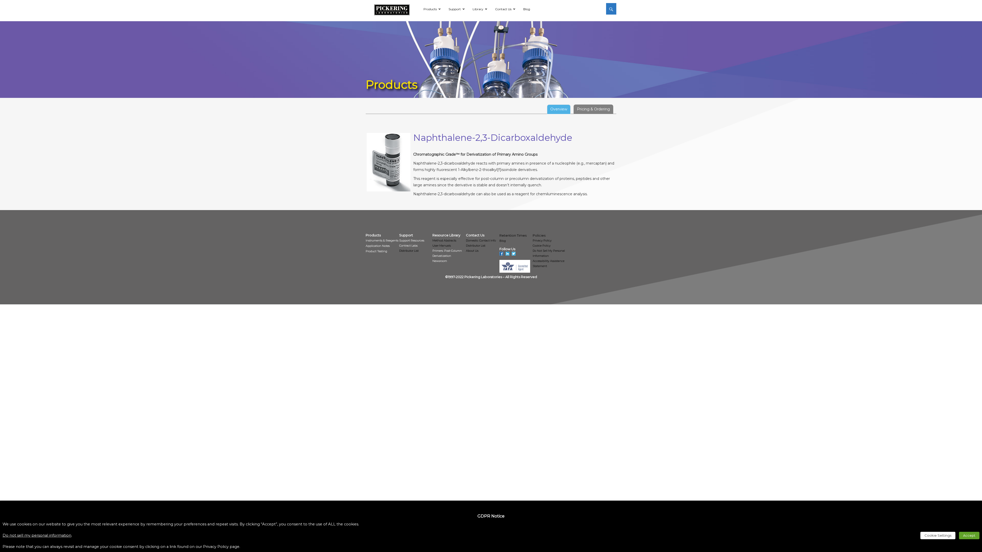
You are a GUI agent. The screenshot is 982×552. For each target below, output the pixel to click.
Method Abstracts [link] (444, 240)
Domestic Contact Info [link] (481, 240)
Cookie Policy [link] (542, 245)
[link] (392, 9)
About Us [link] (472, 250)
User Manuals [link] (441, 245)
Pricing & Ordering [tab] (593, 109)
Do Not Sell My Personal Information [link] (549, 253)
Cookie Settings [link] (937, 535)
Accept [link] (969, 535)
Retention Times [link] (513, 235)
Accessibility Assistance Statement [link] (548, 263)
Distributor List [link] (409, 250)
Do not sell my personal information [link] (37, 535)
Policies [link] (539, 235)
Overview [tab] (558, 109)
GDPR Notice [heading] (491, 516)
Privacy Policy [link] (542, 240)
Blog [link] (502, 241)
